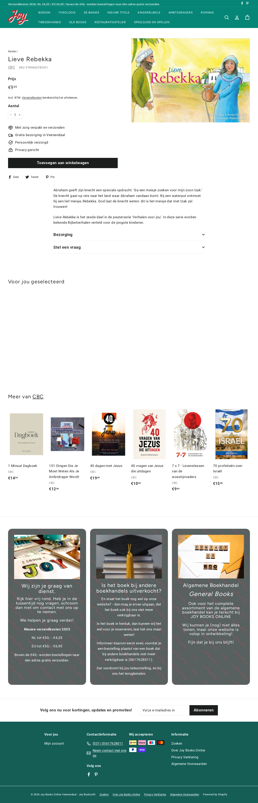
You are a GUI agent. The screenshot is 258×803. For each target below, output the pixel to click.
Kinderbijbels (149, 12)
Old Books (77, 22)
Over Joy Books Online (188, 750)
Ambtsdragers (181, 12)
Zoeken (176, 743)
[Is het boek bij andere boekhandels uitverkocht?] (129, 557)
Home (12, 51)
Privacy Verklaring (185, 757)
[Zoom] (190, 80)
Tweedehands (49, 22)
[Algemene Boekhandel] (211, 557)
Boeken (44, 12)
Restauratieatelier (110, 22)
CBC (11, 67)
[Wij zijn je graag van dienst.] (47, 557)
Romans (207, 12)
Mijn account (54, 743)
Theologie (67, 12)
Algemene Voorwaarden (189, 764)
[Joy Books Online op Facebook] (89, 774)
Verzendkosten (32, 97)
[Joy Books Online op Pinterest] (96, 774)
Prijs (12, 79)
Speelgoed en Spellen (152, 22)
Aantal (13, 105)
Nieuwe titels (118, 12)
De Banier (91, 12)
